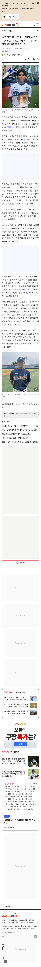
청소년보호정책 (23, 920)
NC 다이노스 (9, 127)
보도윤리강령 (30, 922)
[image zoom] (36, 105)
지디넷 (3, 928)
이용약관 (11, 922)
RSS (17, 922)
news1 (35, 926)
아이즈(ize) (26, 928)
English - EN (13, 17)
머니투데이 (17, 926)
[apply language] (16, 16)
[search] (33, 24)
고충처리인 (31, 920)
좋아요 (22, 563)
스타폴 (32, 928)
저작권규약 (4, 922)
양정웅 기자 (5, 51)
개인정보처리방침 (12, 920)
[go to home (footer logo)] (10, 915)
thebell (13, 928)
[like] (25, 59)
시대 (8, 928)
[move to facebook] (4, 948)
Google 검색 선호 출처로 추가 (12, 55)
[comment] (29, 59)
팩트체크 (22, 922)
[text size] (38, 59)
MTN (24, 926)
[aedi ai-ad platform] (11, 66)
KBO (24, 139)
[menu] (37, 24)
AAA (19, 928)
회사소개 (4, 920)
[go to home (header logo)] (11, 24)
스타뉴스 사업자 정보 (7, 932)
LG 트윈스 (23, 289)
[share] (33, 59)
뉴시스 (29, 926)
